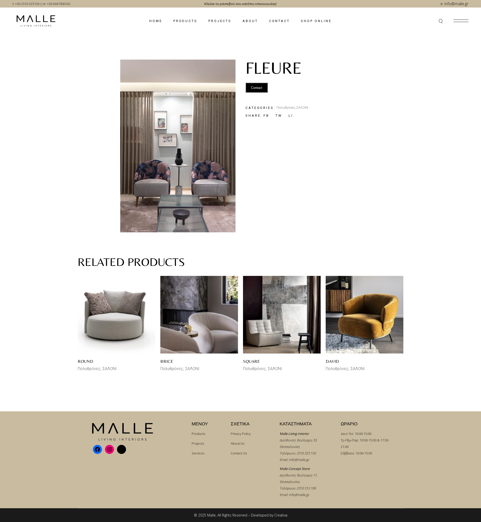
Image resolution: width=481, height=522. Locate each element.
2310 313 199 (306, 488)
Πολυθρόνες (286, 107)
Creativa (280, 515)
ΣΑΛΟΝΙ (302, 107)
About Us (237, 443)
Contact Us (239, 453)
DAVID (332, 361)
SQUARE (251, 361)
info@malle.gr (299, 459)
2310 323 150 (306, 453)
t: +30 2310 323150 (26, 4)
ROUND (85, 361)
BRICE (166, 361)
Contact (256, 88)
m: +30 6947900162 (56, 4)
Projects (198, 443)
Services (198, 453)
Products (198, 433)
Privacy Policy (241, 433)
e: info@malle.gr (454, 4)
